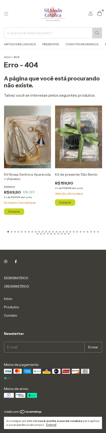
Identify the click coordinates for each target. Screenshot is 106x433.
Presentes (50, 44)
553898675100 (16, 278)
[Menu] (6, 14)
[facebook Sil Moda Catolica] (16, 262)
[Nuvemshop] (23, 413)
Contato (10, 315)
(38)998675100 (16, 286)
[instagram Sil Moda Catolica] (5, 262)
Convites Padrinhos (82, 44)
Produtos (11, 307)
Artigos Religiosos (20, 44)
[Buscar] (97, 33)
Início (7, 57)
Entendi (51, 425)
